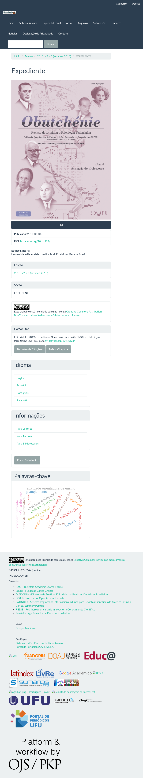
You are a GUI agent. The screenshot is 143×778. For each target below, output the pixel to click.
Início (11, 23)
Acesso (136, 3)
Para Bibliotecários (28, 443)
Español (21, 385)
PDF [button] (61, 224)
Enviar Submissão (27, 460)
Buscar (51, 44)
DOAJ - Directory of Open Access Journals (40, 598)
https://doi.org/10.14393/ (35, 241)
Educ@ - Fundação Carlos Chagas (34, 590)
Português (23, 392)
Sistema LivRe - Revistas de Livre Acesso (39, 643)
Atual (69, 23)
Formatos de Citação (29, 349)
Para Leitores (24, 428)
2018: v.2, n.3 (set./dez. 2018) (54, 56)
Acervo (29, 56)
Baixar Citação (58, 349)
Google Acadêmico (26, 628)
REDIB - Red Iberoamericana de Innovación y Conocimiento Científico (55, 609)
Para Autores (24, 436)
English (21, 378)
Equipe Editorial (52, 23)
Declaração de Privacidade (38, 33)
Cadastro (121, 3)
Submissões (100, 23)
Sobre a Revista (28, 23)
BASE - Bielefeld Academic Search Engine (39, 586)
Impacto (116, 23)
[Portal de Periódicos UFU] (29, 718)
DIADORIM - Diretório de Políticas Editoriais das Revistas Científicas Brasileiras (62, 594)
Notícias (12, 33)
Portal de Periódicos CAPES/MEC (35, 646)
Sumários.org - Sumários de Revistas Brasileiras (43, 613)
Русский (22, 400)
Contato (63, 33)
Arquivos (83, 23)
